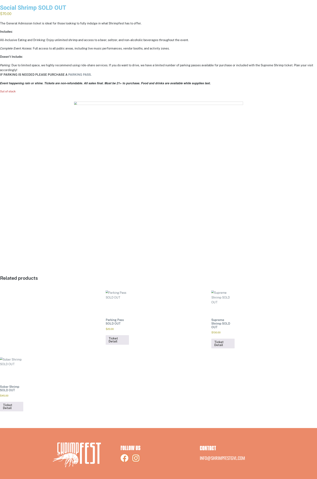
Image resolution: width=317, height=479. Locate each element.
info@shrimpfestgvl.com (222, 458)
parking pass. (79, 74)
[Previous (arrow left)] (6, 239)
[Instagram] (136, 458)
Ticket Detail (113, 340)
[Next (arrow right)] (311, 239)
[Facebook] (124, 458)
